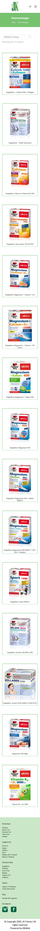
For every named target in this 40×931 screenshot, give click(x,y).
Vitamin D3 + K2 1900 (20, 804)
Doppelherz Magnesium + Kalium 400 (20, 397)
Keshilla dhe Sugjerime (9, 898)
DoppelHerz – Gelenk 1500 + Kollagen (20, 92)
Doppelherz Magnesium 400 (20, 448)
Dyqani (4, 848)
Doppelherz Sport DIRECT (20, 602)
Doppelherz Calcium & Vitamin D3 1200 (20, 193)
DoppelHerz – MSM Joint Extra (20, 143)
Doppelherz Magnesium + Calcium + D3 (20, 295)
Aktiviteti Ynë (6, 832)
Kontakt (4, 836)
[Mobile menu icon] (35, 6)
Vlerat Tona (6, 834)
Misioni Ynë (6, 830)
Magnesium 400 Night (20, 754)
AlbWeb (26, 928)
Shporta (4, 850)
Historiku (5, 828)
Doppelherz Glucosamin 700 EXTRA (20, 244)
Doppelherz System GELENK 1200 (20, 652)
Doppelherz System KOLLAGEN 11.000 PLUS (20, 703)
